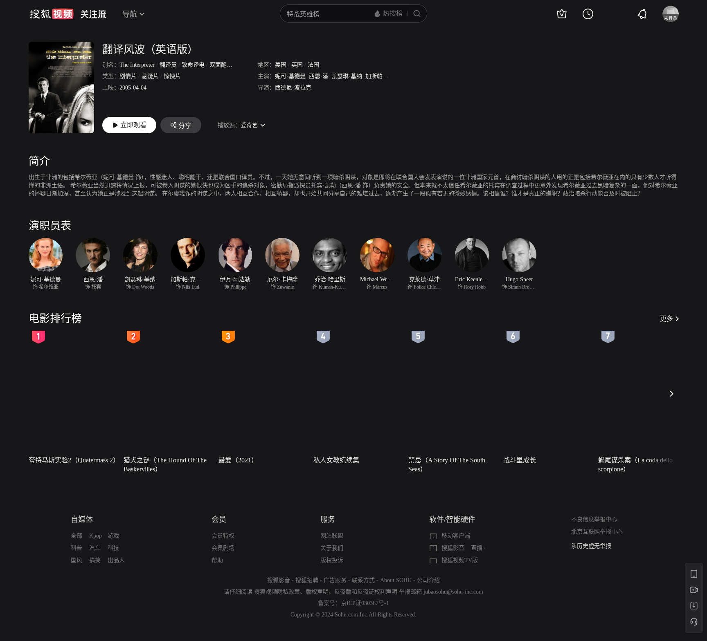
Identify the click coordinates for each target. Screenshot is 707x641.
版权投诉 (331, 560)
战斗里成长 (519, 460)
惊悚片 (172, 76)
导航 (129, 14)
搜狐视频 (51, 14)
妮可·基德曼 (290, 76)
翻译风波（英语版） (150, 50)
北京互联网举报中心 (597, 532)
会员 (219, 519)
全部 (76, 536)
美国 (280, 65)
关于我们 (331, 548)
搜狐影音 (452, 548)
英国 (297, 65)
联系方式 (363, 580)
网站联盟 (331, 536)
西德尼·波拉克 (293, 88)
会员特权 (223, 536)
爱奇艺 (249, 125)
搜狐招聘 (306, 580)
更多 (666, 318)
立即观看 (133, 124)
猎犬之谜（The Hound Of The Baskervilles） (165, 465)
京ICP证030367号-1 (365, 603)
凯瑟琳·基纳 (346, 76)
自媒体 (82, 519)
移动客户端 (455, 536)
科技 (113, 548)
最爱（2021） (238, 460)
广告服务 (335, 580)
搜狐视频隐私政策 (277, 592)
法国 (313, 65)
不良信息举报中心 (594, 519)
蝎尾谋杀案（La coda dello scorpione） (635, 465)
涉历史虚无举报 (591, 546)
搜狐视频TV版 (459, 560)
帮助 (217, 560)
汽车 (95, 548)
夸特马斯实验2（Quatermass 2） (74, 460)
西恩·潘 (318, 76)
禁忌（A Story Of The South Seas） (446, 465)
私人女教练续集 (336, 460)
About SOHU (396, 580)
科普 (76, 548)
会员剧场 (223, 548)
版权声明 (317, 592)
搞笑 (95, 560)
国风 (76, 560)
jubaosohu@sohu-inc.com (453, 592)
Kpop (95, 536)
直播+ (478, 548)
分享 (184, 125)
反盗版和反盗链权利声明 (365, 592)
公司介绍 (428, 580)
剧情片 (128, 76)
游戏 (113, 536)
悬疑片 (150, 76)
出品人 (116, 560)
